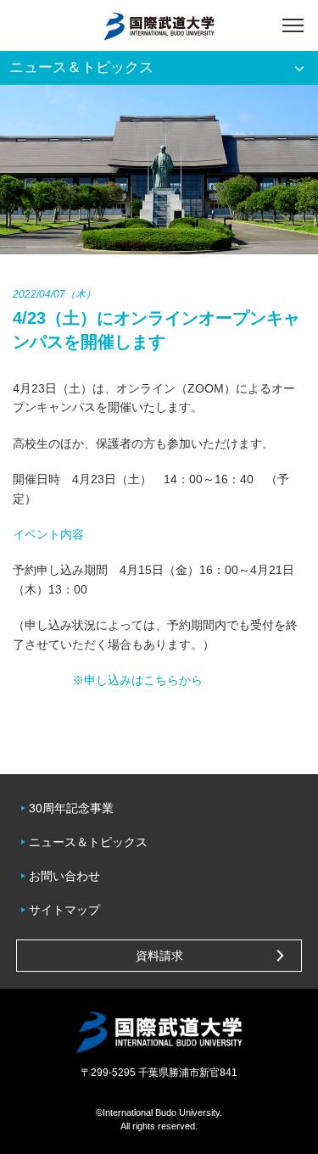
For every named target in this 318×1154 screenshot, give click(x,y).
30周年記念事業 (71, 808)
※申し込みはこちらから (137, 680)
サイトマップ (64, 910)
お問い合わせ (64, 876)
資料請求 (159, 955)
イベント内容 (48, 534)
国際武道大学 (159, 25)
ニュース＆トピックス (88, 842)
